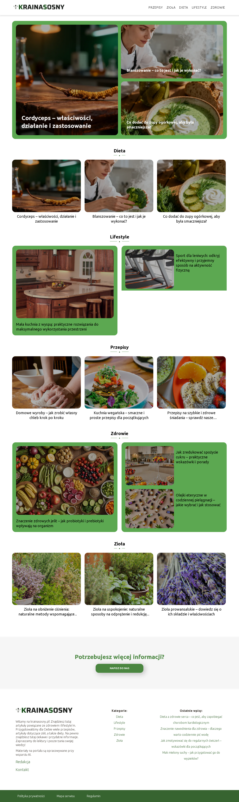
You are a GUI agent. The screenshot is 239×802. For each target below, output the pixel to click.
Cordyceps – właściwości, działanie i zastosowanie (56, 121)
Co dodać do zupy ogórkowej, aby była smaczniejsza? (160, 124)
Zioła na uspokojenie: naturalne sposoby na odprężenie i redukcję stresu (119, 612)
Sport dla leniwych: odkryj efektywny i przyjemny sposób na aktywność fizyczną (198, 262)
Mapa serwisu (66, 796)
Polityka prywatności (31, 796)
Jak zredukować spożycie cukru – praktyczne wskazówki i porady (197, 457)
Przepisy (155, 7)
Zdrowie (218, 7)
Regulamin (93, 796)
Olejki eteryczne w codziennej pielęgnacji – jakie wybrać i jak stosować (198, 500)
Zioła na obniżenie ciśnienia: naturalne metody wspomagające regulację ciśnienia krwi (46, 612)
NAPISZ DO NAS (119, 668)
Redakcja (23, 762)
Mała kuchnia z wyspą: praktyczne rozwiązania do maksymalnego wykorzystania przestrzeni (57, 326)
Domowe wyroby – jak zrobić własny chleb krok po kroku (46, 415)
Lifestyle (199, 7)
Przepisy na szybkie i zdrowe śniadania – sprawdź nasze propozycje (191, 415)
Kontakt (22, 769)
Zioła (171, 7)
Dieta (183, 7)
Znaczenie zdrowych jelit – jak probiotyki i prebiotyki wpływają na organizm (60, 523)
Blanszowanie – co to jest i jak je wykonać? (164, 70)
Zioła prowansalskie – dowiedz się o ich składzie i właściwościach (191, 611)
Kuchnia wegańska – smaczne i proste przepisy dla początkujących (119, 415)
